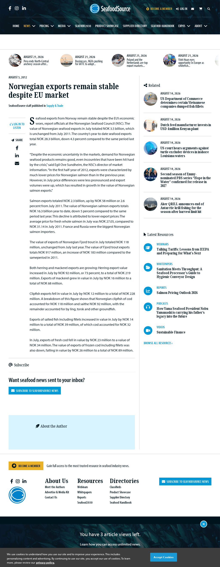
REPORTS (162, 287)
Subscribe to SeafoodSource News (36, 390)
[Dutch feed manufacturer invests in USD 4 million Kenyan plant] (150, 125)
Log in (183, 8)
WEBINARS (163, 244)
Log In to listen (18, 126)
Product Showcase (107, 26)
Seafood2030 (83, 26)
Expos (181, 26)
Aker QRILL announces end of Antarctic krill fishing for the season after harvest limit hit (182, 208)
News (27, 26)
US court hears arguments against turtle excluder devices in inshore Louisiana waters (184, 152)
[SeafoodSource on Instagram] (17, 8)
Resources (90, 481)
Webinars (82, 487)
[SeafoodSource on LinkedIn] (24, 8)
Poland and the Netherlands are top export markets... (137, 62)
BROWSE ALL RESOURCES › (158, 343)
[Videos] (150, 330)
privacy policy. (45, 562)
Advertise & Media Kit (57, 492)
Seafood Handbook (162, 26)
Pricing (44, 26)
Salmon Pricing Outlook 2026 (177, 292)
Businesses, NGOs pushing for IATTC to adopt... (88, 62)
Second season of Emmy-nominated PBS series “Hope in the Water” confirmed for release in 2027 (185, 180)
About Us (56, 481)
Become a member (161, 8)
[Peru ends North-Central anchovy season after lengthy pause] (15, 60)
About (198, 26)
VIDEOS (161, 327)
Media (62, 26)
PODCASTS (162, 303)
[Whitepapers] (150, 267)
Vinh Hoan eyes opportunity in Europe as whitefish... (191, 62)
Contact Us (51, 497)
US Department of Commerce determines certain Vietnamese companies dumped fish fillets (182, 102)
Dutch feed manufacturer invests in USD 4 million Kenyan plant (185, 126)
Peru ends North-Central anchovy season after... (36, 62)
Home (16, 26)
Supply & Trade (54, 105)
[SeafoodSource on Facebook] (10, 8)
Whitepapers (84, 492)
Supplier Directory (135, 26)
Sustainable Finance (171, 332)
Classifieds (115, 487)
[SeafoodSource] (110, 9)
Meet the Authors (55, 487)
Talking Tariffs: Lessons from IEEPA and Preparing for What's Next (183, 251)
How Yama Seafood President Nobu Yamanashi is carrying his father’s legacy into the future (182, 312)
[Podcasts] (150, 307)
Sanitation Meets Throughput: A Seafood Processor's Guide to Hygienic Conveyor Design (179, 273)
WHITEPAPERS (165, 264)
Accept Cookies (164, 557)
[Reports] (150, 291)
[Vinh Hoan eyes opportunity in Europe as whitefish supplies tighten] (169, 60)
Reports (81, 497)
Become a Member (29, 466)
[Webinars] (150, 247)
